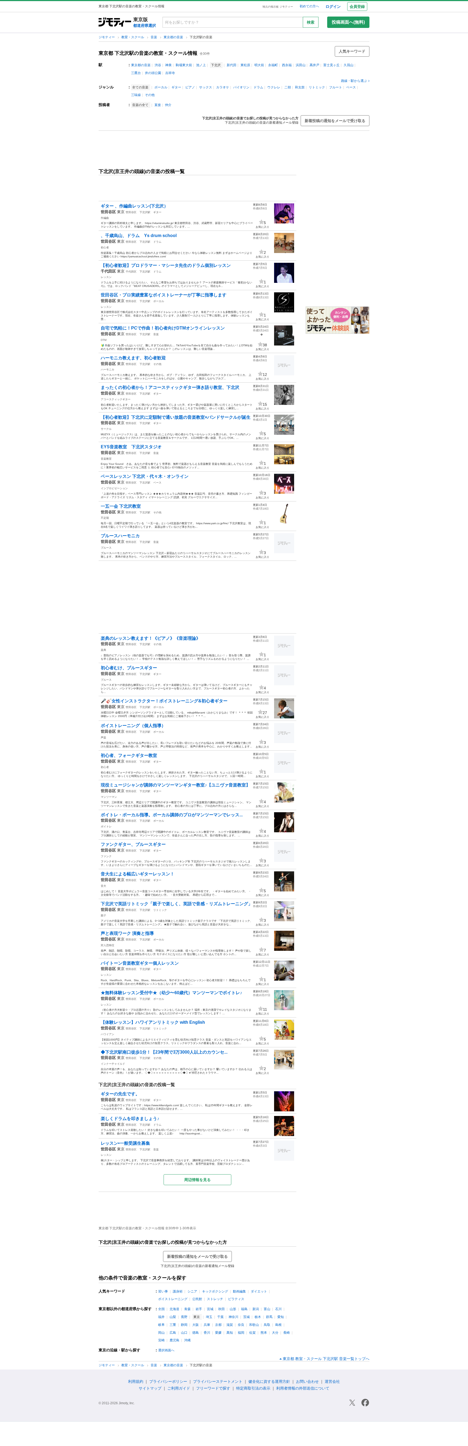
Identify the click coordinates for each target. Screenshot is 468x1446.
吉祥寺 (170, 73)
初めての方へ (309, 6)
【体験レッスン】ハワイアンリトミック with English (153, 1022)
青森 (187, 1309)
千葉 (220, 1317)
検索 (310, 22)
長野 (184, 1317)
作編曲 (105, 217)
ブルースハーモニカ (120, 535)
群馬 (269, 1317)
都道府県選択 (144, 25)
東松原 (245, 65)
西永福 (287, 65)
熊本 (264, 1333)
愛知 (280, 1317)
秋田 (221, 1309)
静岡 (184, 1325)
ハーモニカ (107, 369)
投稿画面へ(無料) (348, 22)
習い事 (163, 1291)
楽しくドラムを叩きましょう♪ (130, 1118)
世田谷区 (131, 212)
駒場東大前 (184, 65)
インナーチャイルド (113, 1063)
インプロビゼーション (114, 488)
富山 (267, 1309)
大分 (275, 1333)
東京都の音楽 (174, 37)
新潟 (255, 1309)
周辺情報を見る (197, 1180)
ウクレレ (273, 87)
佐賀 (252, 1333)
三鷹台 (136, 73)
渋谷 (158, 65)
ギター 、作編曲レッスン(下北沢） (134, 206)
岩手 (199, 1309)
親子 (103, 915)
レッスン (106, 277)
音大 (103, 885)
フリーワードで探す (213, 1388)
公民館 (197, 1299)
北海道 (174, 1309)
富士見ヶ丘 (331, 65)
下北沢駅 (144, 212)
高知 (229, 1333)
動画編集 (239, 1291)
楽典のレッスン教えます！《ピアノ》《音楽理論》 (150, 638)
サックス (205, 87)
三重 (173, 1325)
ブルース (106, 547)
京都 (218, 1325)
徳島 (195, 1333)
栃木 (258, 1317)
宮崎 (161, 1340)
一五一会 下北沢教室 (121, 506)
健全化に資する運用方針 (269, 1381)
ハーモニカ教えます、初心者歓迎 (133, 358)
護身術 (178, 1291)
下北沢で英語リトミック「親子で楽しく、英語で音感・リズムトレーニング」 (176, 903)
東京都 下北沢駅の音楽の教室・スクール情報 (148, 53)
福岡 (241, 1333)
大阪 (195, 1325)
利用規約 (135, 1381)
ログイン (333, 6)
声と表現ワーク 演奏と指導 (127, 933)
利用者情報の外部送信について (302, 1388)
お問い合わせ (307, 1381)
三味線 (136, 95)
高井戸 (314, 65)
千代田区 (131, 271)
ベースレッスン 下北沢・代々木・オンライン (144, 476)
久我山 (348, 65)
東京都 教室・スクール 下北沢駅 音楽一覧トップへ (326, 1359)
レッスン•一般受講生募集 (125, 1143)
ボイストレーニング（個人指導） (133, 725)
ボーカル (160, 87)
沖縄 (187, 1340)
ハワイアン (107, 1034)
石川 (278, 1309)
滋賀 (229, 1325)
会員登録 (357, 6)
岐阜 (161, 1325)
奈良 (241, 1325)
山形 (233, 1309)
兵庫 (207, 1325)
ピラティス (236, 1299)
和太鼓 (300, 87)
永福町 (273, 65)
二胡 (287, 87)
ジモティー (107, 37)
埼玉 (209, 1317)
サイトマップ (150, 1388)
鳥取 (267, 1325)
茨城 (246, 1317)
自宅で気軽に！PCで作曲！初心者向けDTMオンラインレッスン (163, 328)
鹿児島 (174, 1340)
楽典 (103, 649)
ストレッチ (215, 1299)
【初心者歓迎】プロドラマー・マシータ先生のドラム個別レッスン (166, 265)
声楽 (103, 737)
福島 (244, 1309)
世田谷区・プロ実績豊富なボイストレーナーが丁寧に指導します (163, 295)
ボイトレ (106, 826)
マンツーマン (109, 796)
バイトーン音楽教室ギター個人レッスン (140, 963)
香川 (207, 1333)
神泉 (168, 65)
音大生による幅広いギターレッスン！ (137, 874)
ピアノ (190, 87)
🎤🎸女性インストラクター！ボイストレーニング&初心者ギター (164, 701)
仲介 (168, 105)
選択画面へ (166, 1350)
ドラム (258, 87)
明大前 (259, 65)
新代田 (231, 65)
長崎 (286, 1333)
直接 (157, 105)
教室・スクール (133, 37)
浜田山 (301, 65)
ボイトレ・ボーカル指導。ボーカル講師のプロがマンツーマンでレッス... (172, 814)
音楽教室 (106, 458)
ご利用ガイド (178, 1388)
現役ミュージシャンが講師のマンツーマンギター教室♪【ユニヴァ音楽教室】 (175, 785)
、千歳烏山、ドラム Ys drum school (139, 235)
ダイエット (259, 1291)
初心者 (105, 247)
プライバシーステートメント (217, 1381)
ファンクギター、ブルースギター (133, 844)
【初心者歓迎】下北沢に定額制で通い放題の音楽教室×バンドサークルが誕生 (176, 417)
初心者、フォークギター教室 (129, 755)
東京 (121, 212)
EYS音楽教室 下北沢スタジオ (131, 446)
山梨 (173, 1317)
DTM (103, 339)
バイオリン (241, 87)
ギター (176, 87)
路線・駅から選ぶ (354, 81)
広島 (173, 1333)
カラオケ (222, 87)
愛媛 (218, 1333)
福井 (161, 1317)
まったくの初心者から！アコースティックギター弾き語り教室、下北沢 (170, 387)
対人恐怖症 (107, 945)
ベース (351, 87)
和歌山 (254, 1325)
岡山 (161, 1333)
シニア (192, 1291)
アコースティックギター (116, 399)
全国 (161, 1309)
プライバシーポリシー (168, 1381)
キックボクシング (215, 1291)
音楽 (154, 37)
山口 (184, 1333)
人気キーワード (352, 51)
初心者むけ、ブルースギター (129, 668)
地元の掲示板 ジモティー (277, 6)
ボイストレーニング (172, 1299)
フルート (335, 87)
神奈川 (233, 1317)
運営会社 (332, 1381)
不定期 (105, 517)
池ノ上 (201, 65)
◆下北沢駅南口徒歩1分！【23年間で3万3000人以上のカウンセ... (164, 1052)
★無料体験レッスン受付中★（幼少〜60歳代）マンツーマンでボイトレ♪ (171, 992)
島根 (278, 1325)
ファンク (106, 856)
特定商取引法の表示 (253, 1388)
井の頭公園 (153, 73)
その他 (150, 95)
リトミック (317, 87)
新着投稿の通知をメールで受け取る (335, 121)
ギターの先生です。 (120, 1094)
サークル (106, 428)
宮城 (210, 1309)
